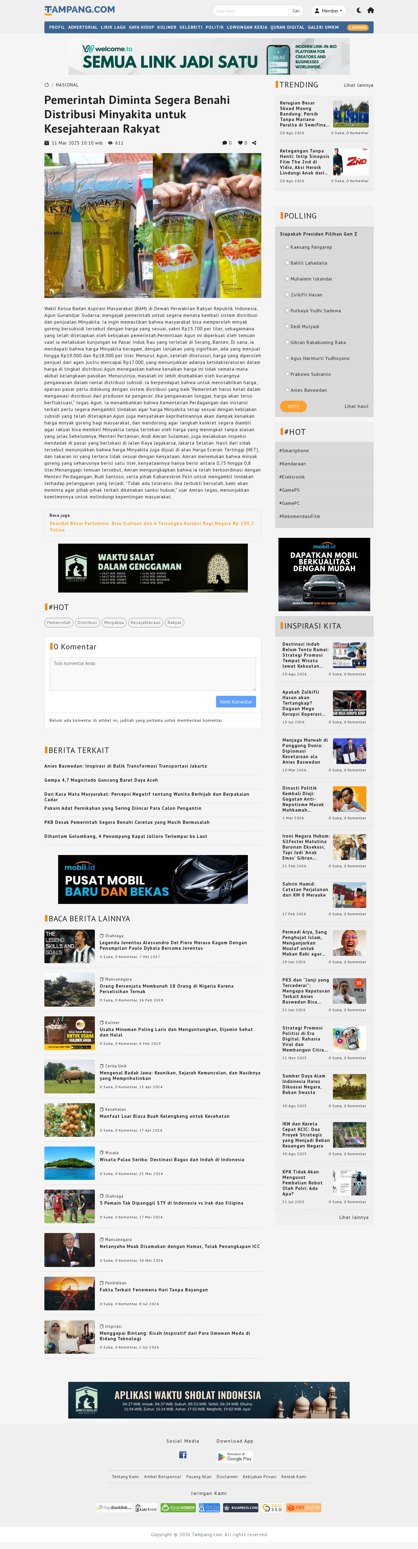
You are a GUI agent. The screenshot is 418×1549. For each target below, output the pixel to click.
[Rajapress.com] (240, 1507)
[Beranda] (371, 11)
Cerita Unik (116, 1066)
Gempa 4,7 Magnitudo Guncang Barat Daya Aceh (101, 780)
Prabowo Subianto (311, 374)
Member (329, 11)
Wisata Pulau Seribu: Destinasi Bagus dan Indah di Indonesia (172, 1159)
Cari (296, 10)
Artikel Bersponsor (162, 1476)
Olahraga (114, 935)
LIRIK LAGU (113, 27)
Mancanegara (118, 979)
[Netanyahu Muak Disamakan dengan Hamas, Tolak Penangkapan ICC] (69, 1249)
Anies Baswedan (309, 390)
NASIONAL (67, 85)
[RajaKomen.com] (178, 1507)
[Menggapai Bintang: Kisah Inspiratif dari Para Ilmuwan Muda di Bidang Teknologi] (69, 1336)
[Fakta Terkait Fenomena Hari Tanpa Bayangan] (69, 1293)
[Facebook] (183, 1454)
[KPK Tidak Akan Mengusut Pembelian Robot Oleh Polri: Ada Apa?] (349, 1182)
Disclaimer (227, 1476)
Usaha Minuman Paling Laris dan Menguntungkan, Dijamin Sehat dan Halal (176, 1032)
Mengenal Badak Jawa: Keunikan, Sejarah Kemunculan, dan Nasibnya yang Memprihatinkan (180, 1075)
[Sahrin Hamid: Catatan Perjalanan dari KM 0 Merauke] (349, 894)
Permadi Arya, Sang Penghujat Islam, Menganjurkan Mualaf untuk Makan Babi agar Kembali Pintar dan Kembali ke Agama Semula (305, 943)
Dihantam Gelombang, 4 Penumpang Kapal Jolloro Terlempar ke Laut (125, 836)
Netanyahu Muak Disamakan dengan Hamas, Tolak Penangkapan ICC (180, 1246)
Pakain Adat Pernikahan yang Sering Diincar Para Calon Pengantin (123, 808)
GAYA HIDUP (141, 27)
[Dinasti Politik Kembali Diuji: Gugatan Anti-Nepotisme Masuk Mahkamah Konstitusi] (349, 799)
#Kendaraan (292, 464)
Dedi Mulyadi (305, 326)
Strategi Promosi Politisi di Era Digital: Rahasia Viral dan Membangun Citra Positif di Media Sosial (303, 1039)
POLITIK (215, 27)
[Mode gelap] (359, 11)
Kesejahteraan (146, 622)
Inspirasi (113, 1326)
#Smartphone (294, 450)
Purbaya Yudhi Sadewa (316, 311)
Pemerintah (59, 622)
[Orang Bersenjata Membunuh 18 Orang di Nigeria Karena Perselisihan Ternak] (69, 989)
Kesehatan (115, 1109)
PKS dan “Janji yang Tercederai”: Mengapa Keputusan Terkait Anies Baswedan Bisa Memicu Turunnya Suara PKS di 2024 (306, 991)
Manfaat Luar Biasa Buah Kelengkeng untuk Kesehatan (165, 1116)
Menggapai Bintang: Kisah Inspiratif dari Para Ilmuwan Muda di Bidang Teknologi (175, 1336)
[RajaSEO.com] (272, 1507)
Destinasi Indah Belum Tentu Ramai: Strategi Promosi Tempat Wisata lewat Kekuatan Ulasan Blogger (305, 655)
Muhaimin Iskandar (312, 279)
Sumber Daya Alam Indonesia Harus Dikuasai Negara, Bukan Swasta (304, 1084)
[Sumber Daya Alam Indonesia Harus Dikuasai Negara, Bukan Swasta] (349, 1086)
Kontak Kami (294, 1476)
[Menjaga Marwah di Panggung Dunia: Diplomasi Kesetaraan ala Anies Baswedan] (349, 751)
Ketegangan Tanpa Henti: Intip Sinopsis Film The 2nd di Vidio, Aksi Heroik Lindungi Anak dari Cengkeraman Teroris (305, 162)
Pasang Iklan (199, 1476)
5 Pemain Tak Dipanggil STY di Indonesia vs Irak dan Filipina (172, 1203)
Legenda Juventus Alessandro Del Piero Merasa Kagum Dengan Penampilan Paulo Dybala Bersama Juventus (173, 945)
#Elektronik (292, 477)
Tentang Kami (125, 1476)
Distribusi (87, 622)
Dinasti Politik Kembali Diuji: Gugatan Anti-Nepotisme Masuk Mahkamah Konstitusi (303, 799)
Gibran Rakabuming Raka (318, 342)
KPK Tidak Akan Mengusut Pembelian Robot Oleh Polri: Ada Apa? (302, 1183)
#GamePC (289, 503)
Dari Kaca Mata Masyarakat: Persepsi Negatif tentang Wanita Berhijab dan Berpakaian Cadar (146, 796)
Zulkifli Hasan (307, 295)
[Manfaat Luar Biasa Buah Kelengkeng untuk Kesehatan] (69, 1119)
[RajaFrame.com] (146, 1507)
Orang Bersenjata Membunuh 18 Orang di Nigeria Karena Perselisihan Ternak (167, 988)
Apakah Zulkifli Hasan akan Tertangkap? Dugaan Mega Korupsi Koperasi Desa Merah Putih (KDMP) (303, 703)
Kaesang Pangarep (311, 247)
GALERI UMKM (323, 27)
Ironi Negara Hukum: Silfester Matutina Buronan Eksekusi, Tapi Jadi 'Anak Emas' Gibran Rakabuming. (306, 847)
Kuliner (112, 1022)
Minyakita (114, 622)
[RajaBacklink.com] (114, 1507)
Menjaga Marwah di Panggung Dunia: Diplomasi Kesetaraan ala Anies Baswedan (305, 751)
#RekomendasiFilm (299, 516)
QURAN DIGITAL (288, 27)
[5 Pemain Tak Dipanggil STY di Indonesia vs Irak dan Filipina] (69, 1206)
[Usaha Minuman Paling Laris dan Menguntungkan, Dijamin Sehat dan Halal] (69, 1032)
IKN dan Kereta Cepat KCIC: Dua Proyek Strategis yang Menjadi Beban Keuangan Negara (306, 1135)
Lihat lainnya (359, 85)
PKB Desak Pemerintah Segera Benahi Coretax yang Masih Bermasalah (127, 822)
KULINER (167, 27)
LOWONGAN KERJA (247, 27)
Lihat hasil (357, 406)
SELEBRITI (191, 27)
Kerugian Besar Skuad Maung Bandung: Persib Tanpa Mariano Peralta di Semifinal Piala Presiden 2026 (304, 114)
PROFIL (57, 27)
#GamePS (289, 490)
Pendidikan (116, 1283)
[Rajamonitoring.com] (209, 1507)
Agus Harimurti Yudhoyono (320, 358)
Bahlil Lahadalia (309, 263)
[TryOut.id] (303, 1507)
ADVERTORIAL (83, 27)
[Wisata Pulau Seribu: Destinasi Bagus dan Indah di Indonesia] (69, 1162)
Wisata (112, 1152)
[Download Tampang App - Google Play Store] (235, 1456)
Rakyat (174, 622)
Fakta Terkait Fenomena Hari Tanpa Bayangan (154, 1290)
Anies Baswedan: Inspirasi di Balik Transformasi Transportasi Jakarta (125, 766)
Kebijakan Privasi (260, 1476)
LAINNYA (357, 27)
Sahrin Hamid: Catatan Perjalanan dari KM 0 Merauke (305, 889)
